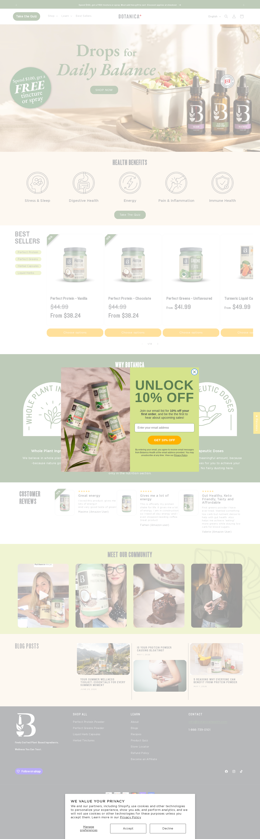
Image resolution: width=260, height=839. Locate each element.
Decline (167, 828)
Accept (128, 828)
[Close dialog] (194, 372)
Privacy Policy (130, 817)
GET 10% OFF (164, 440)
